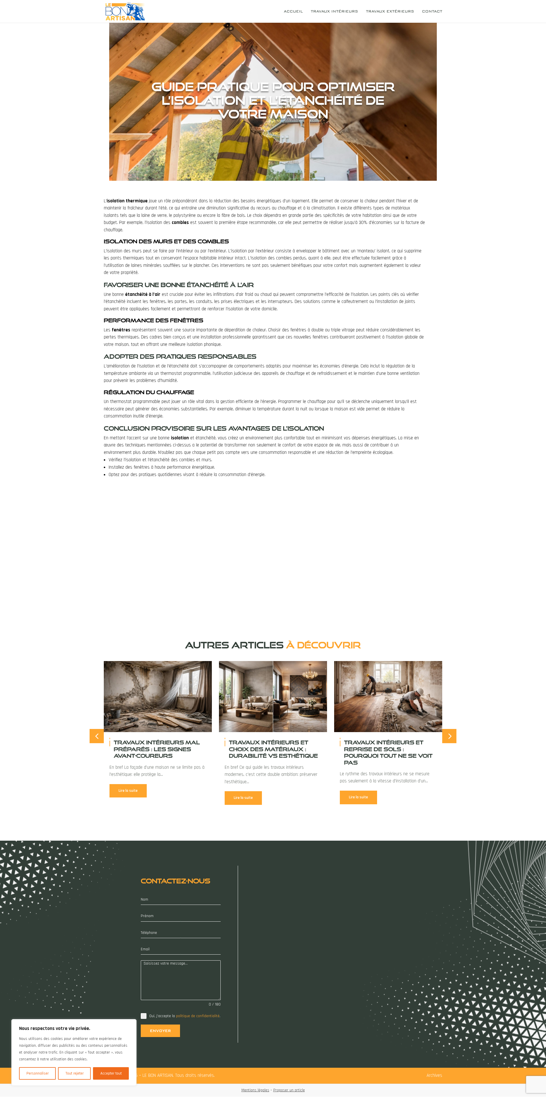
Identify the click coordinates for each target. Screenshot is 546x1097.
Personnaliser (37, 1073)
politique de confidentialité (198, 1016)
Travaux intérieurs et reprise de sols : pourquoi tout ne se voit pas (388, 752)
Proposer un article (289, 1090)
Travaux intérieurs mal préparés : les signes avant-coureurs (157, 749)
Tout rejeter (74, 1073)
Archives (434, 1075)
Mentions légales (255, 1090)
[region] (73, 1052)
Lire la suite (128, 790)
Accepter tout (111, 1073)
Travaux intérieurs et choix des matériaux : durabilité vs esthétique (273, 749)
